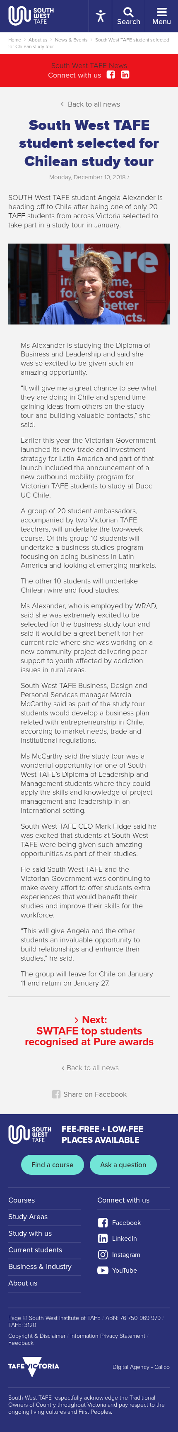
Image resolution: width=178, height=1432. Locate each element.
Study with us (30, 1233)
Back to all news (93, 104)
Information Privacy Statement (107, 1336)
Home (14, 40)
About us (38, 40)
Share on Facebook (94, 1094)
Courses (21, 1200)
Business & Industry (40, 1266)
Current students (35, 1249)
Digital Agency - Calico (141, 1367)
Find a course (52, 1165)
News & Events (71, 40)
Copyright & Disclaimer (36, 1336)
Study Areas (28, 1216)
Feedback (21, 1343)
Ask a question (123, 1165)
